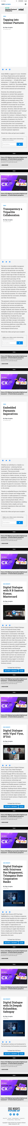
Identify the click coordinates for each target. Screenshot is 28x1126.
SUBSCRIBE (21, 1)
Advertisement (15, 1118)
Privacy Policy (10, 1119)
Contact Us (22, 1118)
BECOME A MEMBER (11, 670)
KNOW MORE (4, 165)
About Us (5, 1118)
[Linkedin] (17, 1114)
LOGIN (21, 670)
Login (25, 1)
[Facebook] (10, 1114)
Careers (9, 1118)
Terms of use (17, 1119)
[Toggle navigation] (25, 4)
